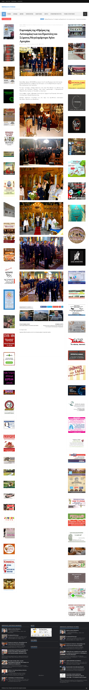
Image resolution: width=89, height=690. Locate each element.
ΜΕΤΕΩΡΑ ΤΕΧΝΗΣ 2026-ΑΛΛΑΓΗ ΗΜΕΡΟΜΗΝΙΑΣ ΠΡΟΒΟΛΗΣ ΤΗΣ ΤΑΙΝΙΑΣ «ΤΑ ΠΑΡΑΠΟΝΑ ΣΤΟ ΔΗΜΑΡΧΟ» (18, 662)
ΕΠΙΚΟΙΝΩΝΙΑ (13, 1)
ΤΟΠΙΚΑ (9, 14)
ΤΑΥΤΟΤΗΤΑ (8, 1)
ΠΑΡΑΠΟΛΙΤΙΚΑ (29, 14)
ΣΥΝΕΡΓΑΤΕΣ (19, 1)
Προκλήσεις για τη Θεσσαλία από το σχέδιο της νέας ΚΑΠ (55, 318)
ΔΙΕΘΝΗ (21, 14)
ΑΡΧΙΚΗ (3, 1)
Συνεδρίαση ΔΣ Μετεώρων (13, 635)
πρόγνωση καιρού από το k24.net (41, 637)
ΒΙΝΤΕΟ (46, 14)
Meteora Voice (8, 7)
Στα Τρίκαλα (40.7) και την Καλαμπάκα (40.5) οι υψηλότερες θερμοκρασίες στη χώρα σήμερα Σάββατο (40, 317)
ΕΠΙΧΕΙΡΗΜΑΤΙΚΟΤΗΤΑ (56, 14)
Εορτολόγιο (41, 675)
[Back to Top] (86, 688)
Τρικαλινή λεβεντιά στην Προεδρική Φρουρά (75, 667)
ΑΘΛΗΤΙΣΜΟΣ (39, 14)
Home (21, 24)
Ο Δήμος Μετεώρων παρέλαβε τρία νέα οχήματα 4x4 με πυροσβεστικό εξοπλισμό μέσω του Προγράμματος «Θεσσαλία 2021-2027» (76, 653)
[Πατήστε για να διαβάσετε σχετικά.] (9, 102)
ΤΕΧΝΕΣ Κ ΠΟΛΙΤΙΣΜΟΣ (69, 14)
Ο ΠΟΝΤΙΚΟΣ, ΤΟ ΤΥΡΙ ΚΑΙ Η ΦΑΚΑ (16, 677)
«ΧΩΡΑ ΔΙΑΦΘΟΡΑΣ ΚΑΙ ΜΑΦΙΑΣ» (73, 660)
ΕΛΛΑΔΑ (15, 14)
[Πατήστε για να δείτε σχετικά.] (9, 414)
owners (24, 688)
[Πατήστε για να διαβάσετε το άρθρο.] (76, 507)
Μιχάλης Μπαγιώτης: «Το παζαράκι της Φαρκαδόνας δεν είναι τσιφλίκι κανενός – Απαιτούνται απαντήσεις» (38, 19)
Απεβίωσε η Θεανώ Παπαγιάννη (14, 629)
